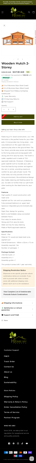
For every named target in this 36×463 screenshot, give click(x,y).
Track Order (9, 361)
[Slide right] (22, 59)
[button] (2, 12)
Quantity (4, 105)
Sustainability (10, 382)
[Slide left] (13, 59)
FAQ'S (6, 356)
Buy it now (18, 122)
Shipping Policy (11, 396)
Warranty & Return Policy (16, 402)
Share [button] (6, 320)
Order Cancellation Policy (15, 407)
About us (8, 372)
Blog (6, 377)
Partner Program (12, 417)
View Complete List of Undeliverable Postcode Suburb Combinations (17, 293)
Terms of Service (11, 412)
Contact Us (9, 367)
